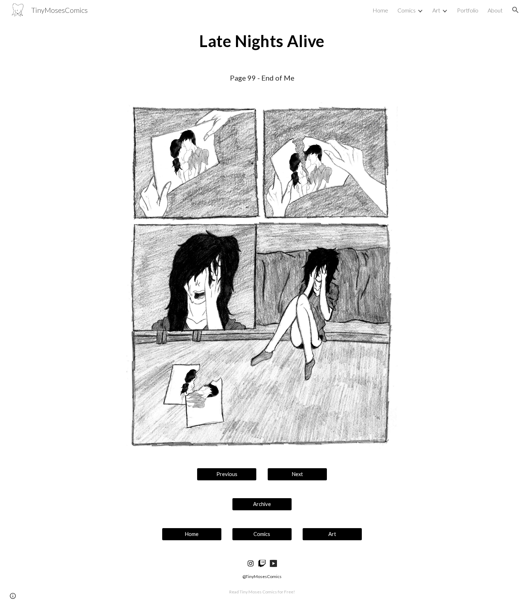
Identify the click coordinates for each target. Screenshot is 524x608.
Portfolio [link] (467, 10)
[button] (515, 10)
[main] (262, 41)
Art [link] (436, 10)
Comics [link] (406, 10)
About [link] (495, 10)
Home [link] (380, 10)
